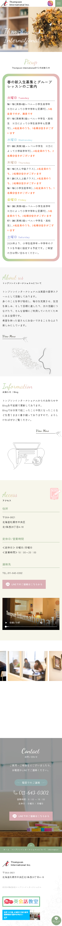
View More (8, 336)
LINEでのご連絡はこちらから (27, 584)
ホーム (6, 849)
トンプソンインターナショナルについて (28, 849)
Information (53, 849)
